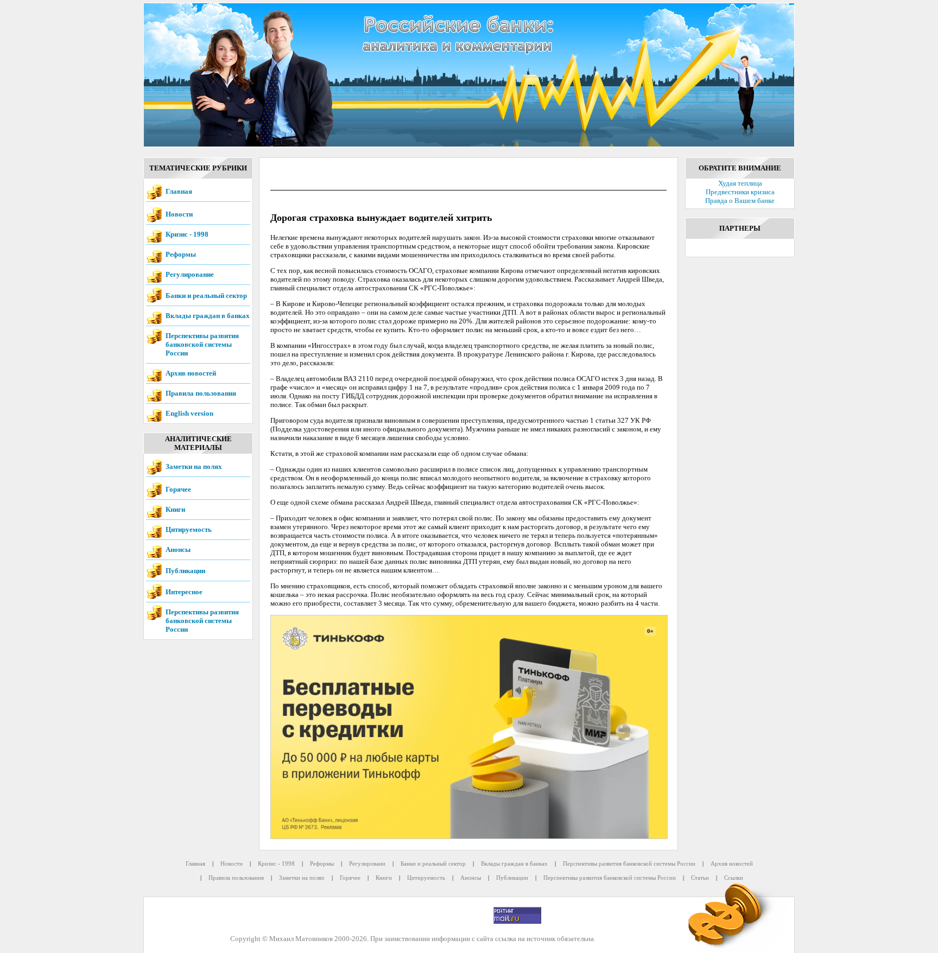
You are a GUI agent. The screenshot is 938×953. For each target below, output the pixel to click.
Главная (179, 191)
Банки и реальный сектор (206, 295)
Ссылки (733, 877)
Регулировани (367, 863)
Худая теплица (740, 183)
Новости (179, 214)
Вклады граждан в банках (208, 316)
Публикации (185, 571)
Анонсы (178, 549)
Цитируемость (189, 529)
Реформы (181, 254)
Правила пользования (201, 393)
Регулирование (190, 274)
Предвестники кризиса (740, 192)
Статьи (700, 877)
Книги (175, 509)
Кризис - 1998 (187, 234)
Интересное (184, 592)
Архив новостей (191, 373)
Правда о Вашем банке (740, 200)
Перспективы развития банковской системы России (202, 344)
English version (189, 413)
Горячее (178, 489)
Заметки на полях (194, 466)
